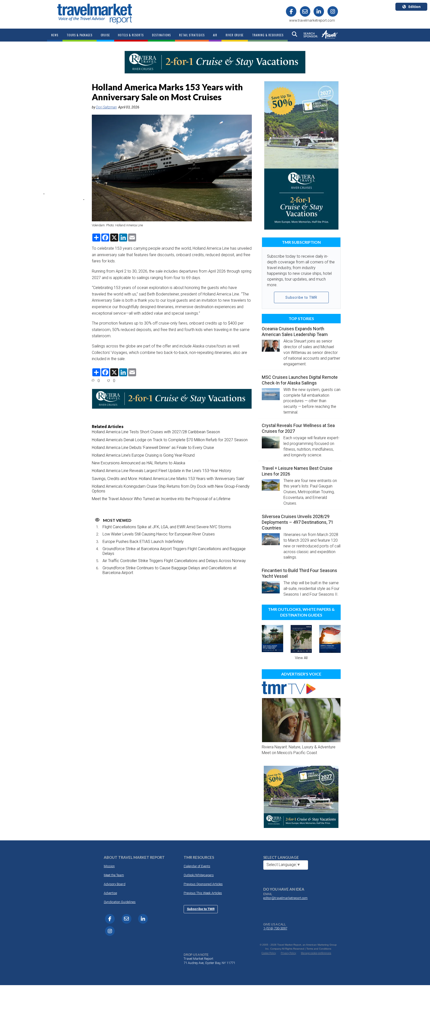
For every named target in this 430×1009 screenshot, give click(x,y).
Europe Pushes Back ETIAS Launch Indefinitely (143, 541)
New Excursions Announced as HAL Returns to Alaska (138, 463)
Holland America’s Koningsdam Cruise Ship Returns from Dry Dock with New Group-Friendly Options (171, 488)
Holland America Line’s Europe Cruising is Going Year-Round (143, 455)
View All (301, 658)
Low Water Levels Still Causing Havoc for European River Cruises (159, 534)
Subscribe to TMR (301, 297)
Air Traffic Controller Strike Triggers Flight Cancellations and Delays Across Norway (174, 560)
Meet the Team (114, 875)
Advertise (110, 893)
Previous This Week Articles (203, 893)
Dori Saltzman (106, 107)
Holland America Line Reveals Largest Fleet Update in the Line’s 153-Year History (161, 470)
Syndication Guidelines (120, 902)
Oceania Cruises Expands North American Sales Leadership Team (295, 331)
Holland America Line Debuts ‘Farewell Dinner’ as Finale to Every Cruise (153, 447)
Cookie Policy (269, 953)
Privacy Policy (288, 953)
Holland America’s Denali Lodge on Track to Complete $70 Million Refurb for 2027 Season (170, 439)
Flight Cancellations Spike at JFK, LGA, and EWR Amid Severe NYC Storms (167, 527)
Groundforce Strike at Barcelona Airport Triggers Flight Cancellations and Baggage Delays (174, 551)
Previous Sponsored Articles (203, 884)
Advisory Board (114, 884)
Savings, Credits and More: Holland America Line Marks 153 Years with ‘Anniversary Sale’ (168, 478)
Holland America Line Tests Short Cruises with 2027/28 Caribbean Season (156, 432)
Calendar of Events (197, 866)
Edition (414, 6)
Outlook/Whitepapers (199, 875)
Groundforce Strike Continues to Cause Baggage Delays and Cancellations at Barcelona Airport (169, 570)
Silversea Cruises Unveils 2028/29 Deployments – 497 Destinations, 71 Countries (297, 522)
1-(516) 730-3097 (275, 928)
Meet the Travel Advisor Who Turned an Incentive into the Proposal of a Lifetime (161, 498)
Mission (109, 866)
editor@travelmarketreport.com (285, 898)
